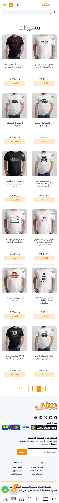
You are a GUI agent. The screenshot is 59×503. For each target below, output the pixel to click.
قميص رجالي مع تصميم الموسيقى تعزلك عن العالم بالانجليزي (44, 242)
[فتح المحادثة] (14, 489)
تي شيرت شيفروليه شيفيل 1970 (15, 124)
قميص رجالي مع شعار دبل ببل (15, 299)
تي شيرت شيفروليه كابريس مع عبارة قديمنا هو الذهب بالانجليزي (44, 183)
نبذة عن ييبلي (37, 467)
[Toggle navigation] (55, 5)
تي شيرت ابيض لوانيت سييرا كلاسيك (44, 124)
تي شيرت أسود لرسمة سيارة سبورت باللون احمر (14, 66)
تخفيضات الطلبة (36, 470)
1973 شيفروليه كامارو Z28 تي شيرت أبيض (44, 357)
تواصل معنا (17, 467)
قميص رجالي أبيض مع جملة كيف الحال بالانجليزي (44, 66)
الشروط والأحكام (44, 487)
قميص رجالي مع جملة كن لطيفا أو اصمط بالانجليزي (44, 300)
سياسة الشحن (16, 474)
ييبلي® (36, 490)
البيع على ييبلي (36, 474)
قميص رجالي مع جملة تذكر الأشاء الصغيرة (15, 241)
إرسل (21, 452)
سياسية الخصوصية (29, 487)
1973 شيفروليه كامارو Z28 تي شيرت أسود (15, 357)
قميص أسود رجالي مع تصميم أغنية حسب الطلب (15, 183)
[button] (5, 489)
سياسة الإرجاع (16, 470)
